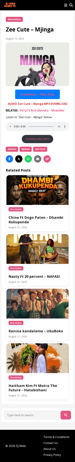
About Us (49, 449)
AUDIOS (12, 149)
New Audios (14, 19)
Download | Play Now (37, 94)
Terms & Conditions (56, 437)
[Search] (66, 415)
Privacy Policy (52, 455)
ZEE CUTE (40, 149)
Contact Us (50, 443)
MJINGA (26, 149)
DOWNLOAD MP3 (37, 139)
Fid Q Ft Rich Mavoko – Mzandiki (42, 110)
